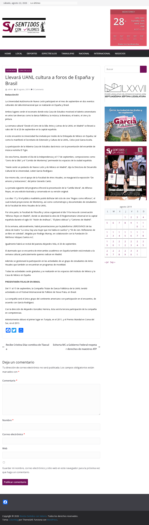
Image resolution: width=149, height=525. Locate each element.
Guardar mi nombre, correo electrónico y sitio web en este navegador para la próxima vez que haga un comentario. (51, 470)
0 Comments (38, 89)
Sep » (112, 262)
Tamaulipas (68, 53)
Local (19, 53)
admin (10, 89)
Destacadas (11, 71)
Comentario (9, 380)
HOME (8, 53)
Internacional (102, 53)
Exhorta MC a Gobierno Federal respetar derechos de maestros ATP (75, 347)
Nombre (8, 420)
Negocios (120, 53)
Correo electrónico (13, 434)
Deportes (32, 53)
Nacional (84, 53)
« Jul (106, 262)
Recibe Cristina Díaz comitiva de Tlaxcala (27, 347)
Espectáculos (49, 53)
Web (4, 448)
